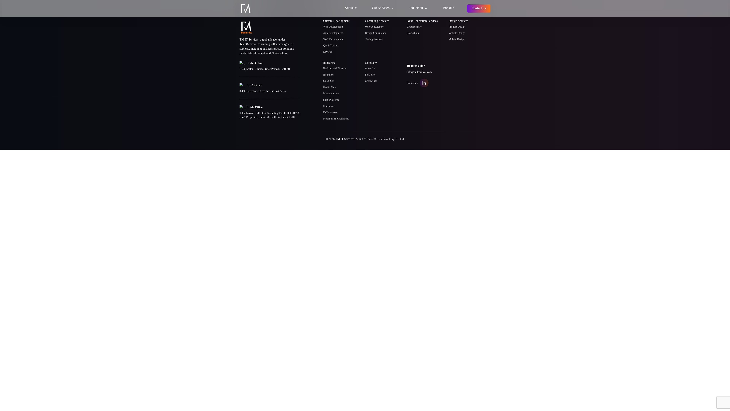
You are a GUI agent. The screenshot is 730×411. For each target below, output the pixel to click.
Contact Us (478, 8)
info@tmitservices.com (419, 72)
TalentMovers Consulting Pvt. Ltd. (386, 139)
